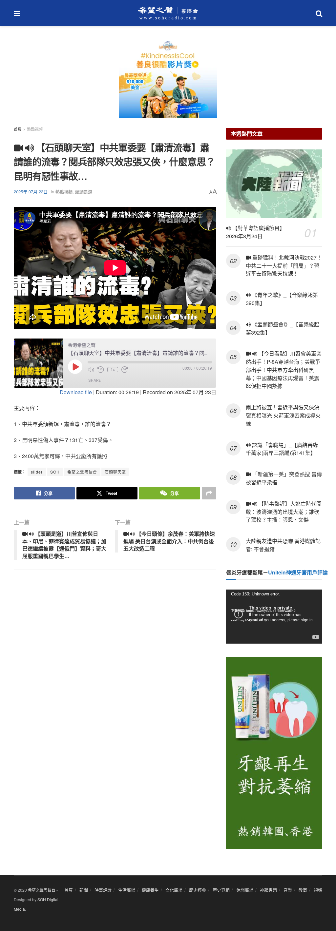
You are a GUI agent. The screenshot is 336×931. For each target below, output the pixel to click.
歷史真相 (221, 890)
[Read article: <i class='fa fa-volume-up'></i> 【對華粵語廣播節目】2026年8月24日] (274, 183)
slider (37, 472)
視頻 (318, 890)
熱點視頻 (35, 129)
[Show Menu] (17, 13)
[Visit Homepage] (168, 13)
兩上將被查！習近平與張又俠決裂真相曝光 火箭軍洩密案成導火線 (283, 415)
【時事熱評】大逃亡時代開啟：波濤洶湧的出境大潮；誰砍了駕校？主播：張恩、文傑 (284, 512)
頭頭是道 (83, 191)
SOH (55, 472)
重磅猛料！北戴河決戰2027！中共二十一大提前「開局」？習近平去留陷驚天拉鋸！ (284, 266)
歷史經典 (197, 890)
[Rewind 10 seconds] (100, 369)
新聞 (83, 890)
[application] (274, 617)
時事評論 (103, 890)
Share (94, 380)
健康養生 (150, 890)
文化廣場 (173, 890)
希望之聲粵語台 (82, 472)
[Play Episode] (75, 366)
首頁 (18, 129)
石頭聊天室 (115, 472)
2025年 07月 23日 (31, 191)
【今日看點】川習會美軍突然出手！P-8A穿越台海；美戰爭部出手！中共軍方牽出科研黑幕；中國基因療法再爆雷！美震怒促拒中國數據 (284, 370)
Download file (76, 392)
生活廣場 (126, 890)
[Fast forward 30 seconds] (124, 369)
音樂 (288, 890)
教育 (303, 890)
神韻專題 (268, 890)
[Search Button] (319, 13)
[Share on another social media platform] (209, 493)
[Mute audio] (91, 370)
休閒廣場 (244, 890)
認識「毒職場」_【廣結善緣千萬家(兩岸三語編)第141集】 (282, 449)
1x (113, 369)
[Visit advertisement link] (168, 82)
